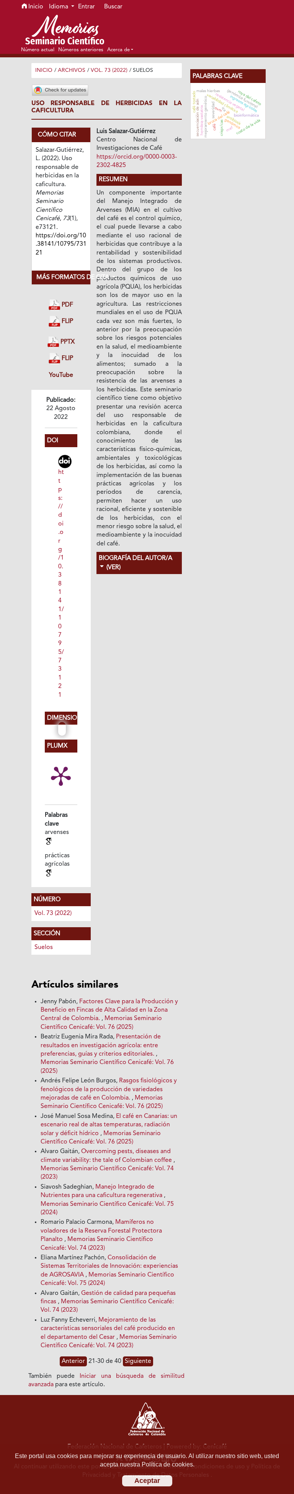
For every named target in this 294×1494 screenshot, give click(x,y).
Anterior (73, 1361)
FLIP (66, 322)
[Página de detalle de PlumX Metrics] (61, 775)
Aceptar (147, 1480)
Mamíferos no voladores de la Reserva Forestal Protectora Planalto (101, 1231)
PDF (66, 305)
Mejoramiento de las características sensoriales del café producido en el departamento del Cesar (108, 1328)
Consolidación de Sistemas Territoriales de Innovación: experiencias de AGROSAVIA (109, 1266)
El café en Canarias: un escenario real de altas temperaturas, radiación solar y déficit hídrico (109, 1125)
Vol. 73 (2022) (109, 70)
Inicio (35, 7)
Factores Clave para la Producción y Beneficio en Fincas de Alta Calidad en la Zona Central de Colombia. (109, 1010)
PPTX (67, 342)
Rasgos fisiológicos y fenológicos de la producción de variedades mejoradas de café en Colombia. (109, 1089)
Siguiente (138, 1361)
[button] (120, 50)
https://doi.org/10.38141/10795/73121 (61, 583)
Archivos (71, 70)
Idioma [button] (59, 7)
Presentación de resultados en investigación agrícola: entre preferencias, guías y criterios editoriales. (101, 1045)
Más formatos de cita (63, 277)
